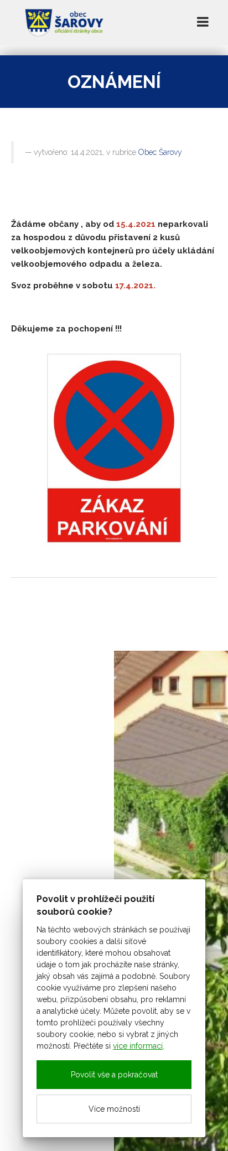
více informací (138, 1045)
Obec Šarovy (160, 152)
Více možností (114, 1109)
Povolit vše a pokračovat (114, 1074)
